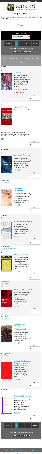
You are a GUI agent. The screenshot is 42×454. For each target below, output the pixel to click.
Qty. (21, 58)
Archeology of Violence (20, 325)
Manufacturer (14, 58)
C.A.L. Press (5, 283)
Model (5, 58)
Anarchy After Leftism (23, 289)
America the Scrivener (23, 221)
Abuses (17, 73)
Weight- (27, 58)
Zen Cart (35, 450)
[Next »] (35, 43)
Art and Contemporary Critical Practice (23, 362)
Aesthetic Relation (22, 155)
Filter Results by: (21, 33)
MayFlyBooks (5, 355)
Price (21, 62)
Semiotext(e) (5, 182)
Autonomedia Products (13, 17)
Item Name (35, 58)
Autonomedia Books (27, 17)
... (29, 43)
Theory (37, 17)
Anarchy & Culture (21, 254)
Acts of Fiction (20, 107)
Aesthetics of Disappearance (20, 189)
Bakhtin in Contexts (22, 396)
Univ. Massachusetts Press (9, 248)
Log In (36, 1)
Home (29, 1)
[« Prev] (8, 43)
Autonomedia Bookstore (20, 450)
